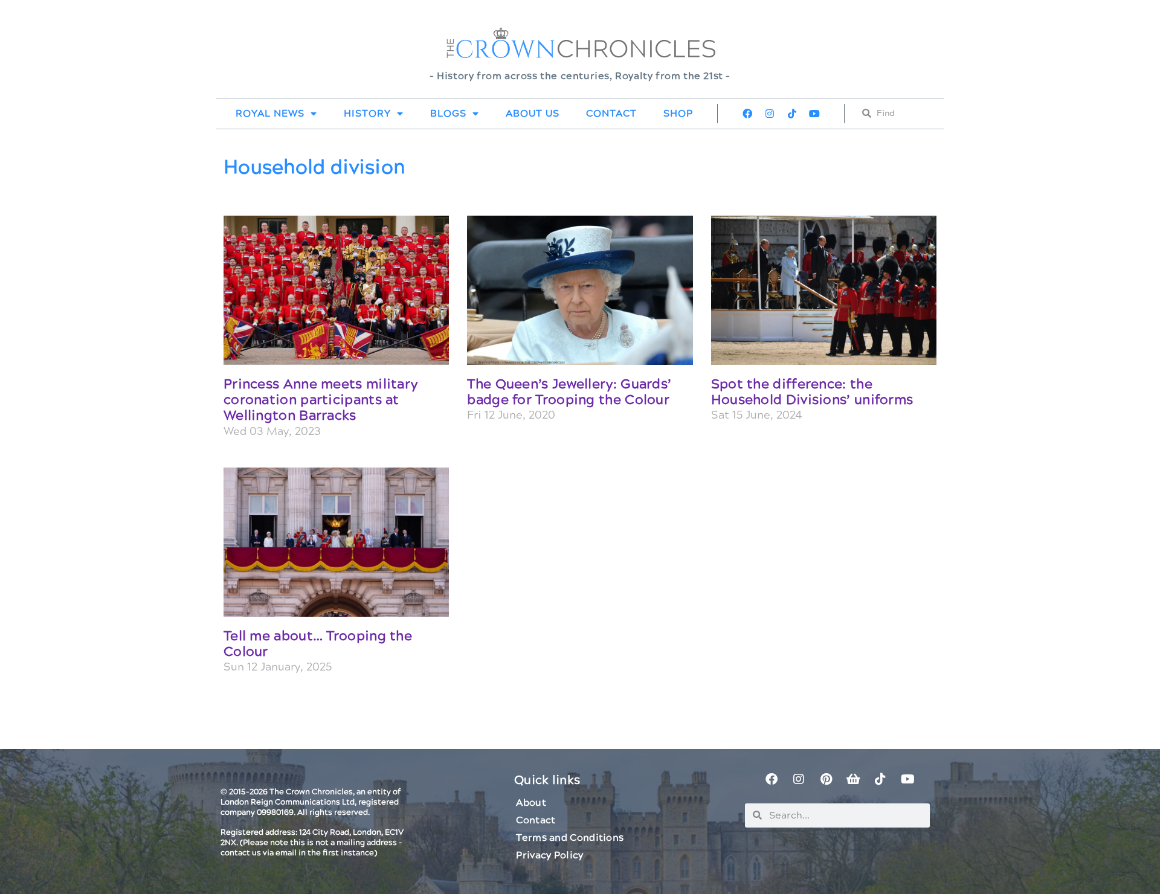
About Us (532, 113)
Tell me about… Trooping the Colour (318, 644)
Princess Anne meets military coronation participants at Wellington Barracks (320, 400)
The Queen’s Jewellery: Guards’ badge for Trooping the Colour (569, 392)
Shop (678, 113)
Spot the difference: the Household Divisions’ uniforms (812, 392)
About (531, 802)
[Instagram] (769, 113)
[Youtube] (814, 113)
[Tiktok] (792, 113)
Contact (611, 113)
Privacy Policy (549, 855)
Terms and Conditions (570, 837)
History (367, 113)
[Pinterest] (826, 779)
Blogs (448, 113)
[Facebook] (747, 113)
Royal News (270, 113)
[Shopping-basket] (853, 779)
